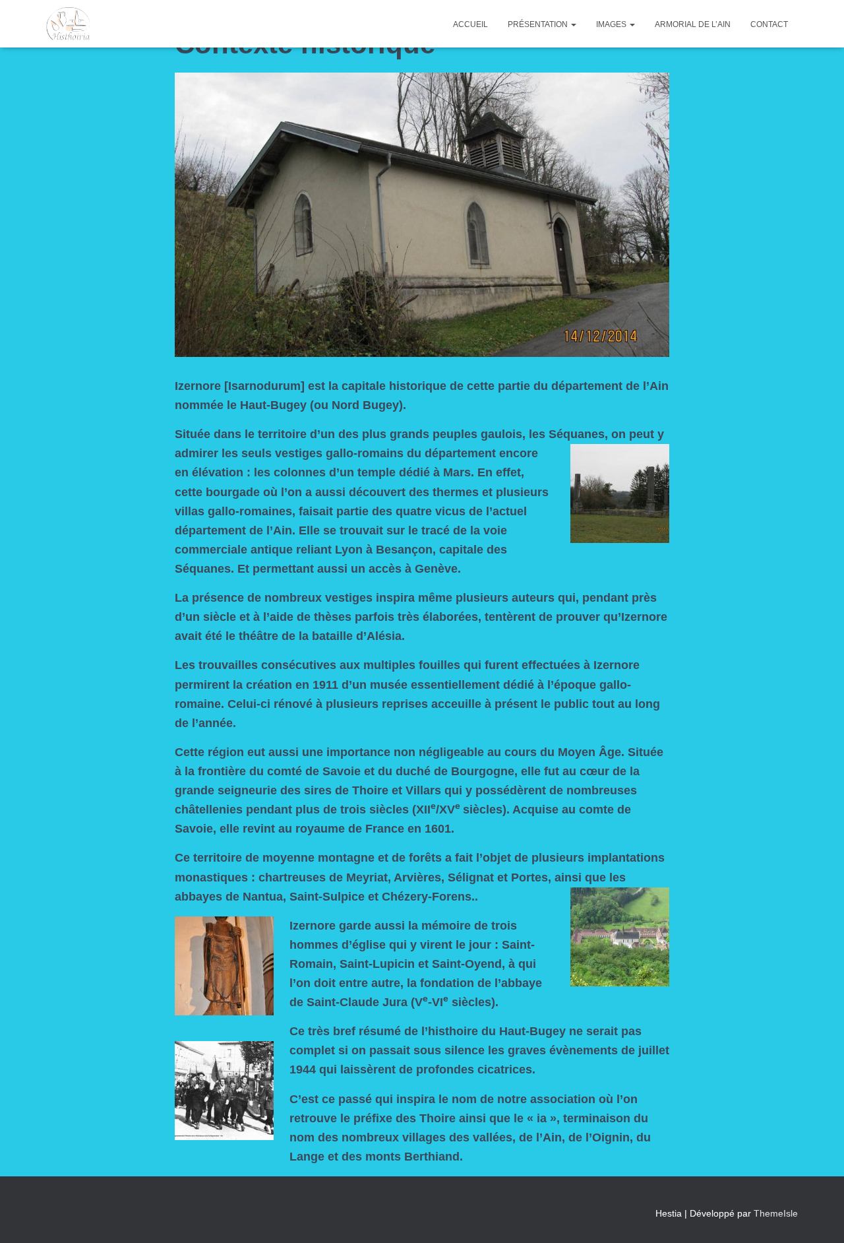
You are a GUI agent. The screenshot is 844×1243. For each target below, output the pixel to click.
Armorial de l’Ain (693, 24)
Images (612, 24)
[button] (573, 24)
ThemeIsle (776, 1213)
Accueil (470, 24)
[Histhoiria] (68, 23)
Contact (769, 24)
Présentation (539, 24)
